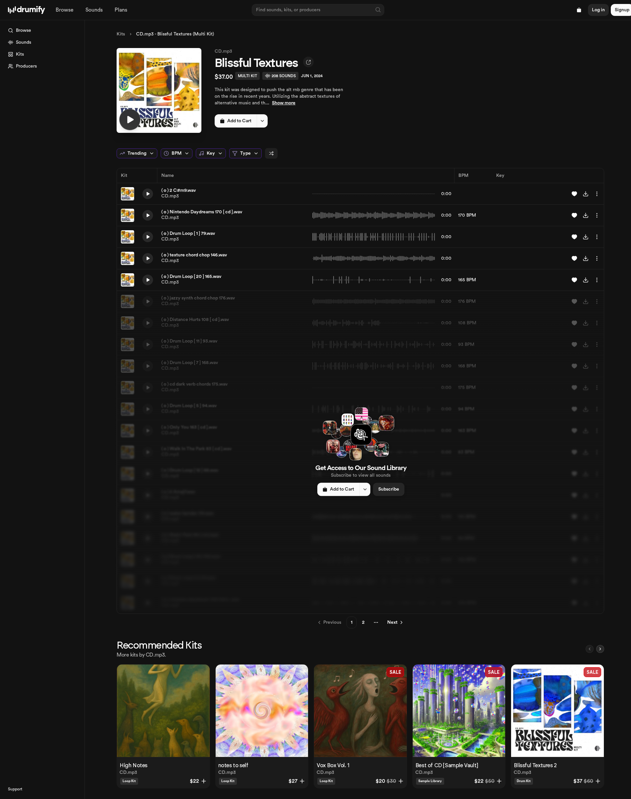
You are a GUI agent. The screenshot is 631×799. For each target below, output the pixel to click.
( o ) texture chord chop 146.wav (194, 255)
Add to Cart (239, 121)
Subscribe (388, 489)
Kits (121, 34)
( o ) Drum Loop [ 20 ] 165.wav (191, 276)
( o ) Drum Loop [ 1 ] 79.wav (188, 233)
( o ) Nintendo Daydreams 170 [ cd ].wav (201, 212)
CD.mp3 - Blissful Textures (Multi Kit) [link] (175, 34)
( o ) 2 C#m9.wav (178, 190)
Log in (598, 10)
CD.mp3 (223, 51)
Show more (283, 103)
